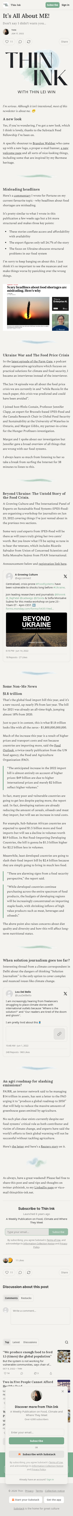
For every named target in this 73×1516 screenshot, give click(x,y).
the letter (18, 1146)
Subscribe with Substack (39, 1454)
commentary (22, 195)
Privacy (29, 1491)
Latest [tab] (16, 1342)
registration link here (52, 564)
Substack (19, 1508)
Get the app (54, 1499)
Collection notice (55, 1491)
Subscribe (52, 5)
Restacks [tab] (26, 1298)
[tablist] (18, 1298)
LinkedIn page (44, 1187)
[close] (63, 1391)
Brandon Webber (44, 143)
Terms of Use (56, 1462)
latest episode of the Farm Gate (32, 361)
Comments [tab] (11, 1298)
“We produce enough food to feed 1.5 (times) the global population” (28, 1354)
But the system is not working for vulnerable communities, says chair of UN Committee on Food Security (26, 1362)
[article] (36, 1362)
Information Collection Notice (47, 1465)
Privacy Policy (39, 1469)
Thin (13, 30)
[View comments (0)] (20, 41)
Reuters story (49, 1146)
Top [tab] (7, 1342)
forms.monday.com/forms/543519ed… (30, 608)
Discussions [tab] (30, 1342)
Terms (39, 1491)
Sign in (65, 5)
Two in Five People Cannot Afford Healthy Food (28, 1384)
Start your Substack (27, 1499)
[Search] (66, 1342)
